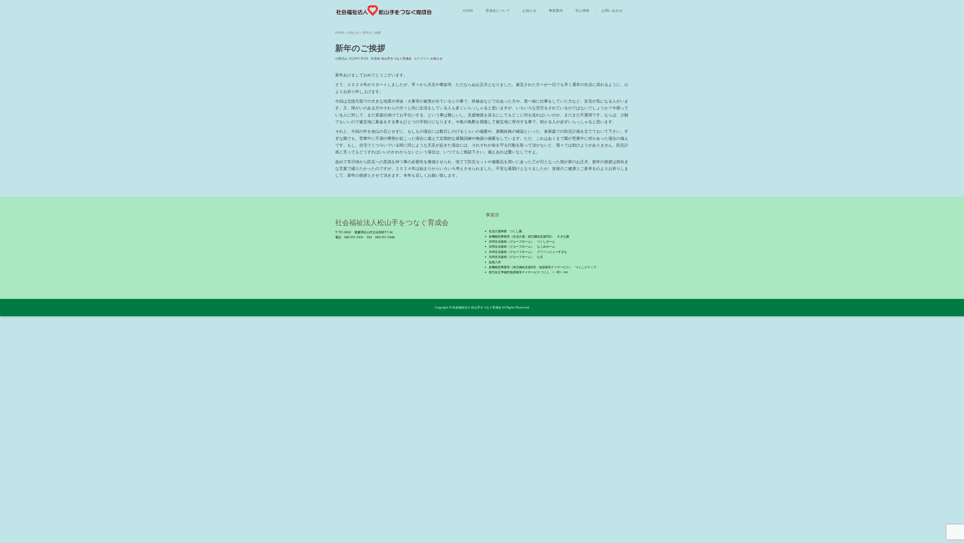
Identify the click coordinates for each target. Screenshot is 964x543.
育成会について (498, 10)
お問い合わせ (612, 10)
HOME (468, 10)
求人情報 (582, 10)
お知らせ (529, 10)
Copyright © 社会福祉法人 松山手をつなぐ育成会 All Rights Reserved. (482, 307)
